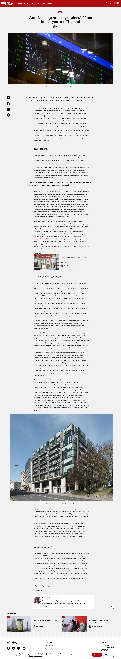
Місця (37, 3)
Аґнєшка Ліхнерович (97, 626)
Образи (50, 3)
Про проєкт (49, 646)
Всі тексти (45, 606)
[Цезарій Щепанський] (61, 265)
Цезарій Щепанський (62, 27)
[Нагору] (112, 606)
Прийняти (97, 655)
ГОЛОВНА (19, 3)
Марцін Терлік (39, 626)
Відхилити (108, 655)
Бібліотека (48, 642)
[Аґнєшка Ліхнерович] (89, 626)
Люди (26, 3)
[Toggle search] (106, 3)
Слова (43, 3)
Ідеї (31, 3)
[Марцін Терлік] (34, 626)
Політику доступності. (35, 656)
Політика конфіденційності (54, 649)
